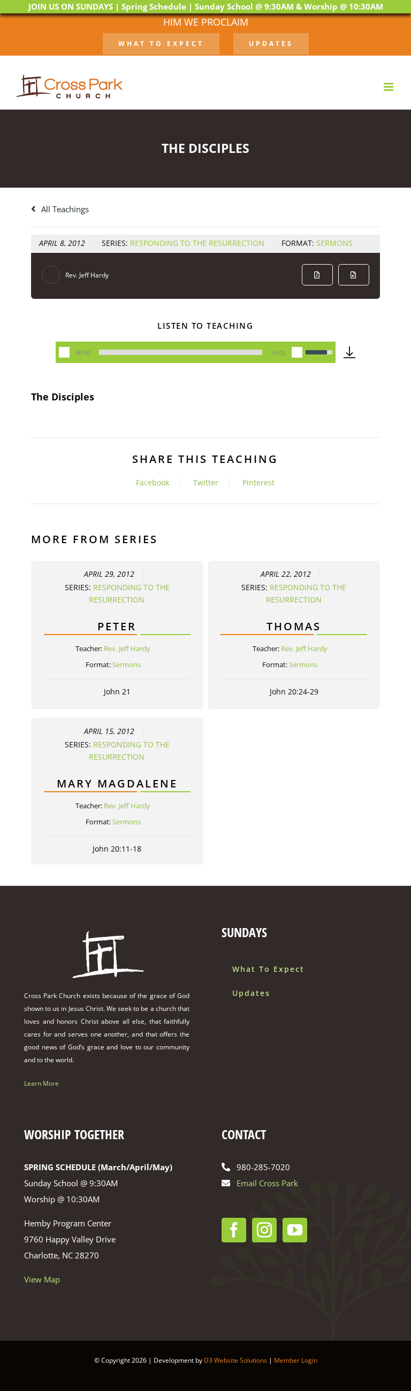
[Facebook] (234, 1230)
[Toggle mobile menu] (389, 86)
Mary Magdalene (117, 783)
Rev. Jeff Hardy (87, 275)
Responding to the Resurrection (197, 243)
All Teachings (64, 209)
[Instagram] (264, 1230)
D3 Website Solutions (235, 1360)
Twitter (205, 482)
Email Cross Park (267, 1183)
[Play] (64, 352)
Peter (116, 626)
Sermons (334, 243)
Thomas (294, 626)
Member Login (295, 1360)
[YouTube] (295, 1230)
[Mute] (297, 352)
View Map (42, 1279)
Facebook (152, 482)
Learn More (41, 1083)
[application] (195, 352)
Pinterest (258, 482)
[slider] (180, 352)
